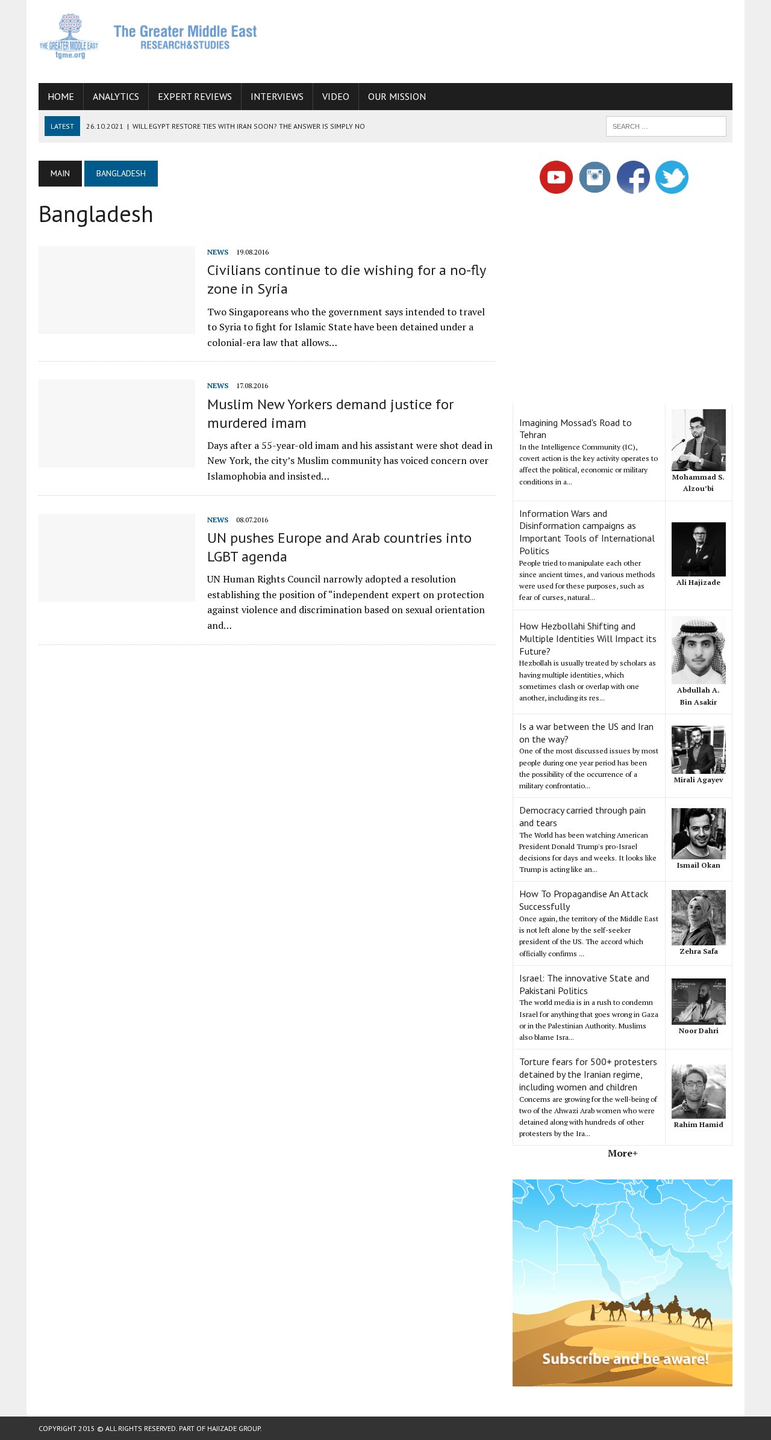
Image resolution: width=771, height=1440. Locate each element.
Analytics (116, 96)
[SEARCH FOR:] (666, 125)
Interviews (277, 96)
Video (335, 96)
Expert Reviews (195, 96)
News (217, 251)
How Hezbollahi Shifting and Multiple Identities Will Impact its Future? (588, 638)
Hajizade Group (233, 1428)
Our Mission (397, 96)
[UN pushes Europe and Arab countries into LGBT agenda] (117, 593)
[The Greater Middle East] (148, 36)
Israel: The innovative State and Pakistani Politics (584, 984)
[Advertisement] (513, 39)
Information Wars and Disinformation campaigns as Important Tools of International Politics (587, 532)
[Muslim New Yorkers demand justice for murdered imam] (117, 459)
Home (61, 96)
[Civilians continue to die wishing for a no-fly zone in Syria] (117, 325)
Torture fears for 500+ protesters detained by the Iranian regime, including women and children (588, 1074)
